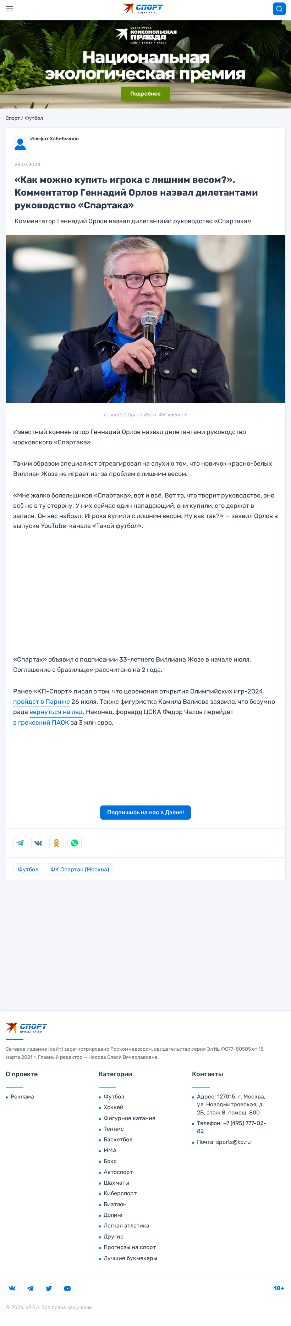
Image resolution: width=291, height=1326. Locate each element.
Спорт (13, 118)
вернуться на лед (56, 712)
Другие (113, 1236)
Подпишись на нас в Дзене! (145, 812)
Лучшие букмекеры (130, 1258)
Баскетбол (118, 1139)
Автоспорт (118, 1172)
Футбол (34, 118)
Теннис (114, 1128)
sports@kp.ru (233, 1142)
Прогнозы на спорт (130, 1247)
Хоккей (113, 1107)
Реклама (22, 1096)
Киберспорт (120, 1193)
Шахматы (116, 1182)
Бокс (110, 1161)
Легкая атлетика (126, 1225)
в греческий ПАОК (41, 722)
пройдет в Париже (41, 702)
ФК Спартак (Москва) (79, 869)
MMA (110, 1150)
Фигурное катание (129, 1118)
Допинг (113, 1215)
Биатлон (115, 1204)
